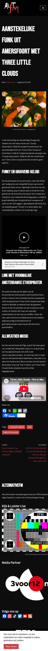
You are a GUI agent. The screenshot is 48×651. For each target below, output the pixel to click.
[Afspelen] (24, 237)
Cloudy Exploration (16, 427)
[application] (24, 237)
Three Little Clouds (10, 432)
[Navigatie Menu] (43, 8)
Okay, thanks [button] (11, 646)
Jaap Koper (10, 82)
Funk (29, 427)
